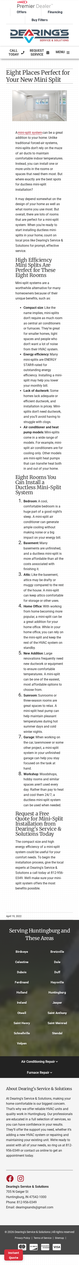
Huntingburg (57, 992)
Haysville (57, 982)
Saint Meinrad (57, 1023)
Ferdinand (22, 982)
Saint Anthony (57, 1013)
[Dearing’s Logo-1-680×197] (39, 28)
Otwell (21, 1013)
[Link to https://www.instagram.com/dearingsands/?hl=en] (20, 1178)
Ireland (22, 1002)
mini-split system (30, 133)
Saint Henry (22, 1023)
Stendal (57, 1033)
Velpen (22, 1043)
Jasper (57, 1002)
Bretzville (57, 952)
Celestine (21, 962)
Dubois (22, 972)
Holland (21, 992)
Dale (57, 962)
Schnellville (22, 1033)
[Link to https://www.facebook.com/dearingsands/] (9, 1178)
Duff (57, 972)
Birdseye (22, 952)
